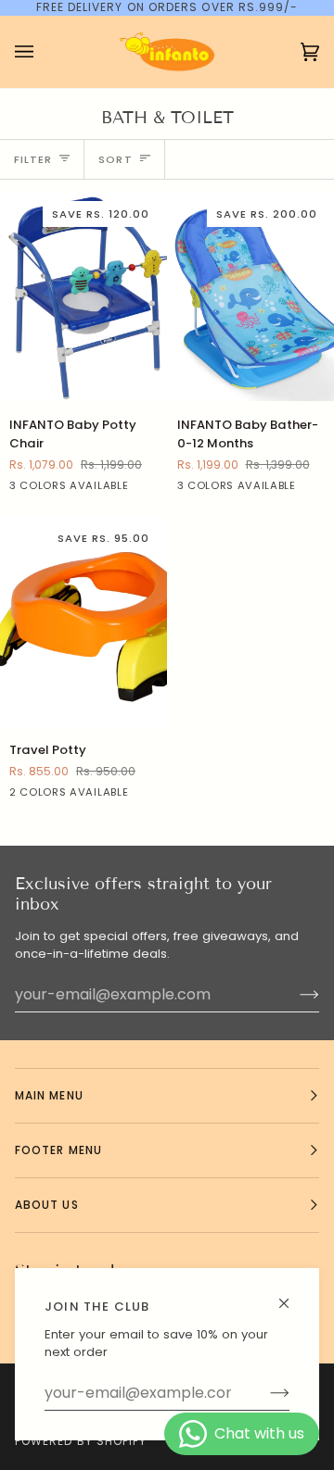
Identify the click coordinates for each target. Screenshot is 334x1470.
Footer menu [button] (58, 1150)
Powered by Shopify (81, 1441)
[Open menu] (43, 52)
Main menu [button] (49, 1095)
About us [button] (47, 1204)
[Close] (291, 1295)
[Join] (264, 1393)
